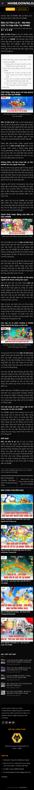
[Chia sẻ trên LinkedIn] (11, 30)
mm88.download (17, 3)
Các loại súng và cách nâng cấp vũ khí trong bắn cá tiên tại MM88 (18, 84)
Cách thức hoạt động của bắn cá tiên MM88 (17, 69)
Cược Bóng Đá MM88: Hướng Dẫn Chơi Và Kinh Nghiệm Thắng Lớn (19, 661)
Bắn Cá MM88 (12, 16)
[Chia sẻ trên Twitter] (5, 30)
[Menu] (2, 3)
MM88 (12, 39)
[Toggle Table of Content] (29, 57)
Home (3, 16)
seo (30, 28)
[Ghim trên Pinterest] (9, 30)
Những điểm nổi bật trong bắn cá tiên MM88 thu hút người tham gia (18, 65)
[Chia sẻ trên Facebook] (3, 30)
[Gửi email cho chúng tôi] (13, 722)
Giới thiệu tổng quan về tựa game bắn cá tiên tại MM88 (17, 61)
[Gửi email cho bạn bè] (7, 30)
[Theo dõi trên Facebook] (3, 722)
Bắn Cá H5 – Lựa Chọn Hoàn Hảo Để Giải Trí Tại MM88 (26, 481)
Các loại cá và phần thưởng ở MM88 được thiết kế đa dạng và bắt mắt (18, 80)
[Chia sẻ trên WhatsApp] (2, 30)
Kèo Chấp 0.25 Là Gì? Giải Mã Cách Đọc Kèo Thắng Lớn (19, 684)
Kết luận (6, 87)
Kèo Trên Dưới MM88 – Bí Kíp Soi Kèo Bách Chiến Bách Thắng (19, 692)
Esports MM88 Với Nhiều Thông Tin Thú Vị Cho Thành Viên (19, 676)
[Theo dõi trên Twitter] (10, 722)
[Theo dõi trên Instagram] (6, 722)
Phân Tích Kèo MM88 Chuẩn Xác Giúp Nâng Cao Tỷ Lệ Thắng (19, 669)
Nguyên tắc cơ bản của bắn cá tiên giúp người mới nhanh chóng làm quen (18, 75)
